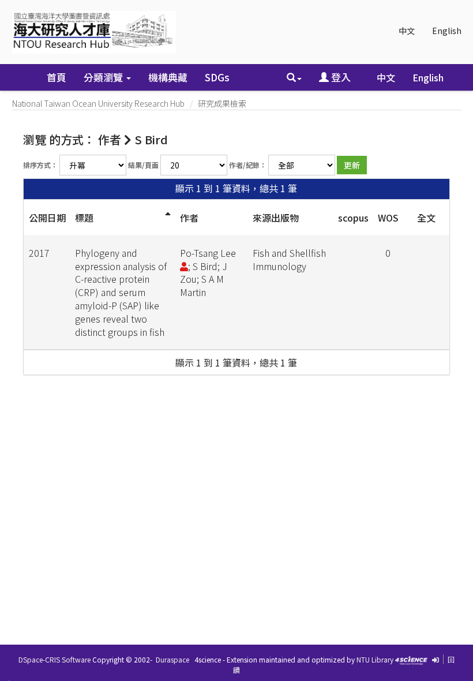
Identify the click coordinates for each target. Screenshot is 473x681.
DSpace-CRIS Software (54, 659)
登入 (340, 77)
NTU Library (374, 659)
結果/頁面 (143, 165)
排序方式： (40, 165)
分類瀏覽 (104, 77)
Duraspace (172, 659)
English (446, 30)
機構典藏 (167, 77)
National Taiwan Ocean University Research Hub (98, 103)
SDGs (217, 77)
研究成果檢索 (222, 103)
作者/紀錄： (247, 165)
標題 (84, 217)
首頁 (56, 77)
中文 (407, 30)
